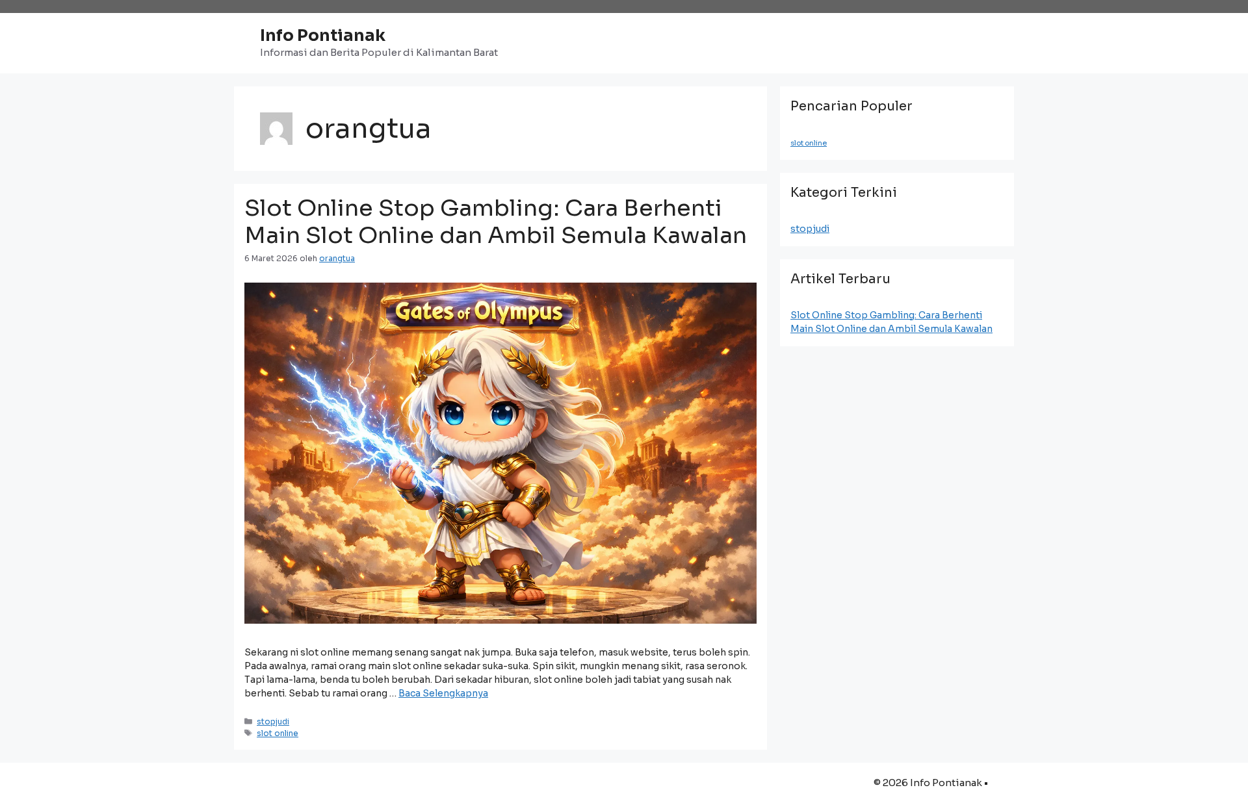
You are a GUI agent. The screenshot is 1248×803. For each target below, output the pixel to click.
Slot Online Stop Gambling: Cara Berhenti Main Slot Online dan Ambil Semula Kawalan (495, 221)
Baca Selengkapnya (443, 693)
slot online (277, 733)
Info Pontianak (322, 35)
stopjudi (273, 721)
